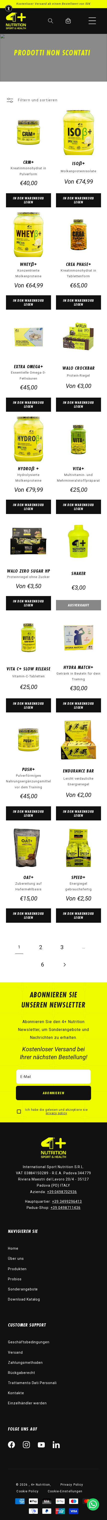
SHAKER (78, 573)
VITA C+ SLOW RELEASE (28, 668)
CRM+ (28, 162)
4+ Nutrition (40, 1484)
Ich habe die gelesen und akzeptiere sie (56, 1111)
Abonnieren (53, 1092)
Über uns (16, 1259)
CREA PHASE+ (78, 264)
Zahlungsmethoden (25, 1363)
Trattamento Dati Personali (32, 1383)
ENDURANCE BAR (78, 771)
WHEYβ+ (28, 264)
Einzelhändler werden (27, 1403)
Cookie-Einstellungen (65, 1491)
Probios (15, 1279)
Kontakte (16, 1393)
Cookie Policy (27, 1491)
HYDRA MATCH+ (78, 667)
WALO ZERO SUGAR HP (28, 571)
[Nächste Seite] (64, 964)
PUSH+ (28, 769)
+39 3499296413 (67, 1201)
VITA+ (78, 468)
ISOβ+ (78, 163)
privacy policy (56, 1113)
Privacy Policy (71, 1484)
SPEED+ (78, 877)
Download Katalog (24, 1299)
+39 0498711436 (65, 1208)
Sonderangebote (23, 1289)
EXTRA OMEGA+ (28, 366)
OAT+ (28, 877)
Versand (15, 1352)
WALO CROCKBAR (78, 368)
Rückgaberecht (21, 1373)
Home (13, 1248)
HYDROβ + (28, 468)
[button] (92, 20)
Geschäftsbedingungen (29, 1342)
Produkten (17, 1269)
